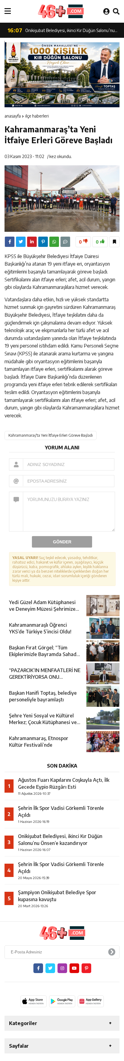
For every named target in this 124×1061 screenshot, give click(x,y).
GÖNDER (62, 541)
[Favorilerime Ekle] (114, 241)
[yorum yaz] (65, 241)
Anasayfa (13, 115)
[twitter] (21, 241)
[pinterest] (43, 241)
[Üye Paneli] (106, 11)
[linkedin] (32, 241)
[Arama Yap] (116, 11)
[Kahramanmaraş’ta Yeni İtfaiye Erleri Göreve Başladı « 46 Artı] (60, 11)
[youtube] (74, 968)
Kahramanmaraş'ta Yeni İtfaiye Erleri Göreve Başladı (50, 435)
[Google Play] (62, 1001)
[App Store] (33, 1001)
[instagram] (62, 968)
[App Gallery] (91, 1001)
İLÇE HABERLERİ (37, 115)
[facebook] (10, 241)
